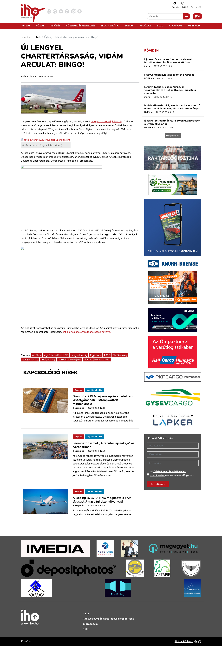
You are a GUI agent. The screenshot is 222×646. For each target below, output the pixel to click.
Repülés (55, 25)
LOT (65, 355)
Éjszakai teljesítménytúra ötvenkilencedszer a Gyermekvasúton (172, 122)
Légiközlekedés (94, 390)
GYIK (86, 629)
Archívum (175, 25)
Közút (40, 25)
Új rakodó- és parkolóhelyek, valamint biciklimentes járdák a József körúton (168, 61)
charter (88, 359)
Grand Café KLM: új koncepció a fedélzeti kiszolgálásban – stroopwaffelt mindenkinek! (103, 400)
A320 (107, 355)
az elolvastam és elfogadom (172, 473)
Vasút (26, 25)
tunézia (62, 359)
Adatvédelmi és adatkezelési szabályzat (108, 619)
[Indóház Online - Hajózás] (73, 11)
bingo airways (102, 359)
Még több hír (172, 135)
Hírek (38, 37)
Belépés (185, 7)
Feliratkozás (158, 484)
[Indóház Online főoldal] (79, 11)
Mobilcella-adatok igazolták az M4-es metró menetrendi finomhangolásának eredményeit (172, 107)
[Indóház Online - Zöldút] (67, 11)
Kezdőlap (26, 37)
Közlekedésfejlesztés (80, 25)
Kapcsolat (175, 7)
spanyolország (30, 359)
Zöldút (129, 25)
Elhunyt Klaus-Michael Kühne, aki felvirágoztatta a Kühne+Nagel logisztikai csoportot (170, 90)
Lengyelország (79, 355)
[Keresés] (186, 16)
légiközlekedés (52, 355)
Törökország (120, 355)
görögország (48, 359)
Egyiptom (95, 355)
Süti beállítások (184, 641)
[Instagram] (182, 3)
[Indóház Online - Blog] (61, 11)
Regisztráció (196, 7)
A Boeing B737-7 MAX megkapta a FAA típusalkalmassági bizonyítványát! (102, 500)
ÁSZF (86, 613)
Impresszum (90, 624)
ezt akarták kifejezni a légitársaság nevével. (86, 332)
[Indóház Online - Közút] (55, 11)
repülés (36, 355)
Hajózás (145, 25)
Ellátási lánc (110, 25)
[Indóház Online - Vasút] (49, 11)
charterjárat (74, 359)
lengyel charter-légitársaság (107, 121)
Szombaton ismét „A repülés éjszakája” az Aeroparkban (104, 445)
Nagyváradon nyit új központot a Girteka (169, 75)
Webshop (193, 25)
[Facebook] (174, 3)
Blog (160, 25)
